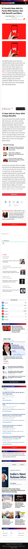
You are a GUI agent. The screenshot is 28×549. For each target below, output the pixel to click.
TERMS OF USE (21, 546)
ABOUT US (5, 546)
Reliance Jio (5, 535)
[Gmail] (13, 202)
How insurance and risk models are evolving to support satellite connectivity (11, 272)
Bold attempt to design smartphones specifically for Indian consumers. (10, 281)
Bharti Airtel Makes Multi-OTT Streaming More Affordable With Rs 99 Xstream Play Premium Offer (18, 329)
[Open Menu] (25, 3)
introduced (5, 73)
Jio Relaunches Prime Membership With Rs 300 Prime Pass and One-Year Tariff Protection (14, 415)
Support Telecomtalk (6, 0)
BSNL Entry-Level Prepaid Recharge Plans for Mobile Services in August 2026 (14, 437)
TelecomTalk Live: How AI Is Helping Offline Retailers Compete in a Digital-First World (20, 505)
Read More (14, 194)
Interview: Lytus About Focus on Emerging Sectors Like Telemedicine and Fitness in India (7, 522)
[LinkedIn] (17, 202)
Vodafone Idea (21, 533)
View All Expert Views (14, 382)
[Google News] (16, 205)
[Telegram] (9, 205)
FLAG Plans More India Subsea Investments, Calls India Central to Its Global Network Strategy (13, 490)
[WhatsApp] (21, 202)
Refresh (5, 388)
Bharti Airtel (5, 533)
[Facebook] (5, 202)
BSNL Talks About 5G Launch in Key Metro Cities (14, 404)
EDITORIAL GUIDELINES (12, 546)
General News (21, 535)
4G (18, 531)
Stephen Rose (6, 286)
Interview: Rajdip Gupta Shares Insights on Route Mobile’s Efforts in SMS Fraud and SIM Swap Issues (20, 522)
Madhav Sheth (6, 276)
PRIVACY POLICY (14, 547)
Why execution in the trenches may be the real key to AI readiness (11, 290)
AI (10, 535)
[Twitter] (9, 202)
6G (3, 531)
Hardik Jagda (6, 256)
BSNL (11, 533)
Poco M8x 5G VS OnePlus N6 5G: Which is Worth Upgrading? (13, 393)
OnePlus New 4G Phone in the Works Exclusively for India (12, 426)
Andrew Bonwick (7, 266)
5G (11, 531)
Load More (14, 224)
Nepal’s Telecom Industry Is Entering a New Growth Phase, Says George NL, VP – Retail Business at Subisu (7, 505)
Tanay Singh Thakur (10, 16)
